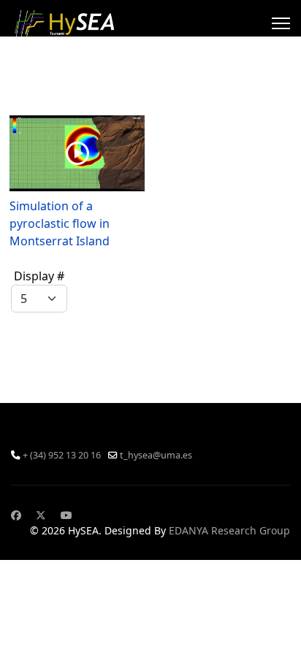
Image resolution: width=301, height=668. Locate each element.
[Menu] (281, 23)
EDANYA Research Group (229, 530)
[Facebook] (16, 515)
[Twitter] (41, 515)
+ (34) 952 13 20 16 (62, 455)
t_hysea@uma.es (156, 455)
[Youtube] (66, 515)
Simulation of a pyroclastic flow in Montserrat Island (59, 223)
